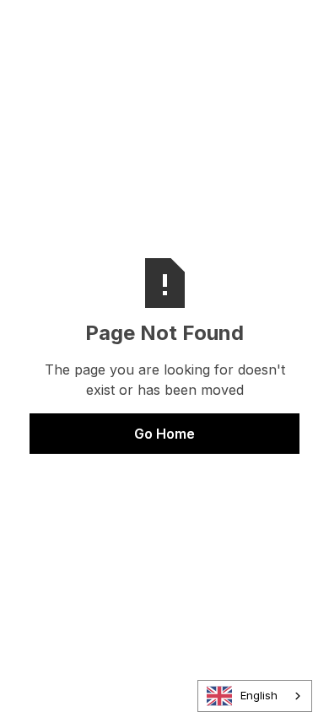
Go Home (164, 433)
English (259, 695)
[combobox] (254, 696)
